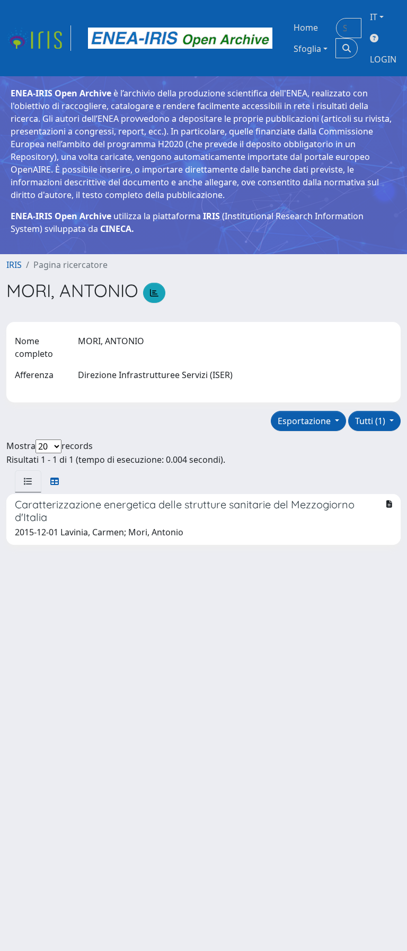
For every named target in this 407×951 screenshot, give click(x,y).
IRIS (14, 265)
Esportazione (305, 421)
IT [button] (373, 17)
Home (306, 27)
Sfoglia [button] (307, 49)
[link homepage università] (180, 38)
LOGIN (383, 59)
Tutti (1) (371, 421)
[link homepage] (38, 38)
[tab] (28, 481)
